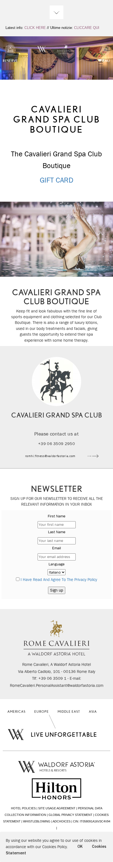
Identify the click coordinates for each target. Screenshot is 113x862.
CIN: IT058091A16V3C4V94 (91, 821)
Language (56, 564)
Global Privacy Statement (70, 814)
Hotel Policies (23, 808)
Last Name (56, 531)
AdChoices (61, 821)
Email (56, 547)
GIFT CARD (56, 180)
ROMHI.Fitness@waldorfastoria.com (50, 456)
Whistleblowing (36, 821)
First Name (56, 516)
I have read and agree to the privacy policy (59, 579)
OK (80, 846)
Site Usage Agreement (56, 808)
